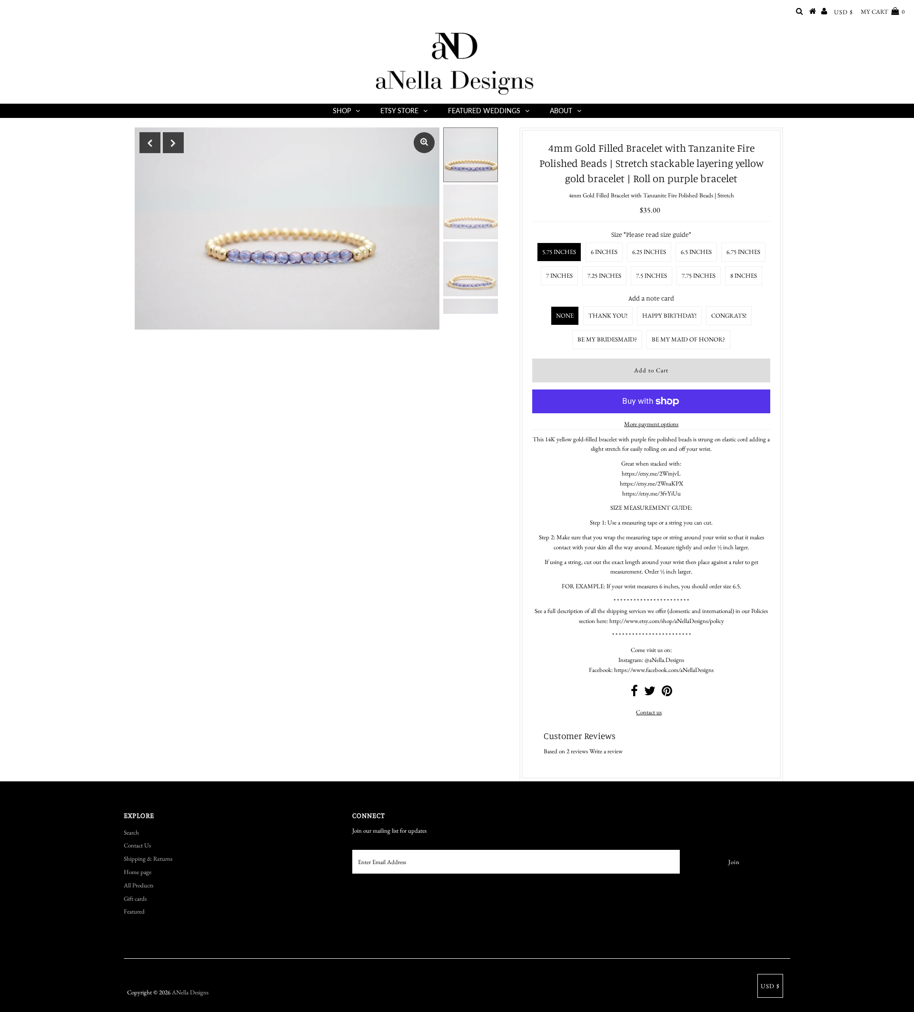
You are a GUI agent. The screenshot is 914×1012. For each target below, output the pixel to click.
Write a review (606, 751)
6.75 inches (743, 252)
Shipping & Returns (148, 859)
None (565, 315)
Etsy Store (399, 111)
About (561, 111)
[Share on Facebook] (634, 693)
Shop (342, 111)
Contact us (649, 712)
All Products (138, 885)
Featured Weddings (484, 111)
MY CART (882, 12)
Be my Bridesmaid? (607, 339)
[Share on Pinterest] (667, 693)
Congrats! (728, 315)
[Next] (173, 142)
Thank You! (607, 315)
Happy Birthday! (669, 315)
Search (131, 832)
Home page (137, 872)
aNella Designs (190, 992)
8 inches (743, 276)
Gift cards (135, 899)
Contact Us (137, 845)
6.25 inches (649, 252)
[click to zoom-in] (424, 142)
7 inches (559, 276)
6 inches (604, 252)
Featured (134, 911)
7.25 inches (604, 276)
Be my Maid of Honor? (688, 339)
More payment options (651, 424)
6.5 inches (696, 252)
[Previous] (149, 142)
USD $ (843, 12)
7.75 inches (698, 276)
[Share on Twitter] (650, 693)
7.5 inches (651, 276)
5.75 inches (559, 252)
